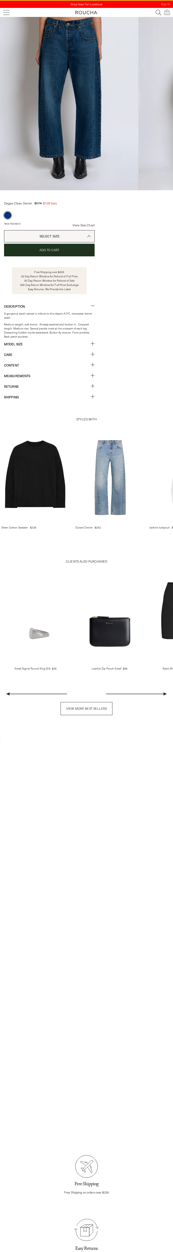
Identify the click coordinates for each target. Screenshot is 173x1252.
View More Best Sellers (86, 708)
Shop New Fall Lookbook (86, 4)
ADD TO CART (49, 250)
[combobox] (49, 236)
